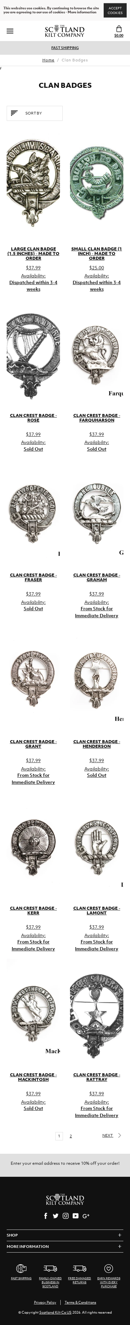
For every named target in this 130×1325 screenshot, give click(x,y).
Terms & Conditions (80, 1302)
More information (82, 12)
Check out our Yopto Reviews (78, 48)
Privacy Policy (45, 1302)
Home (48, 60)
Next (107, 1135)
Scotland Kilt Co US (55, 1312)
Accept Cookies (115, 10)
